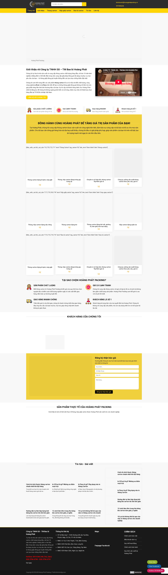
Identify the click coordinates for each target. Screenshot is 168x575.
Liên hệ (96, 10)
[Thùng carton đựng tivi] (98, 426)
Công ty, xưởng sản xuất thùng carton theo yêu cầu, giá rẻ (128, 180)
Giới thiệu (40, 10)
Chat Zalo (152, 562)
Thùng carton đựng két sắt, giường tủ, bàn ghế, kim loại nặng (99, 225)
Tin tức (88, 10)
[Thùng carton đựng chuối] (69, 426)
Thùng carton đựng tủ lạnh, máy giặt (40, 180)
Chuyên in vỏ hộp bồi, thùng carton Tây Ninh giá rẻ (99, 180)
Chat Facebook (154, 566)
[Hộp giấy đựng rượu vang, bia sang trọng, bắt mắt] (127, 426)
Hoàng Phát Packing (45, 572)
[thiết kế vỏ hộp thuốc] (98, 448)
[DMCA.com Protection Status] (136, 572)
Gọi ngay (29, 563)
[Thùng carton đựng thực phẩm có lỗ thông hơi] (40, 426)
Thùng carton (52, 10)
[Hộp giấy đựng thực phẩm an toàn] (69, 448)
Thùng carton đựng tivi (69, 225)
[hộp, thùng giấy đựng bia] (40, 448)
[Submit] (84, 4)
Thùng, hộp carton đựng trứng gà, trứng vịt (69, 180)
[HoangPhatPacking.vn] (37, 4)
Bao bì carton (78, 10)
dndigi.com (62, 572)
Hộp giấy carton (65, 10)
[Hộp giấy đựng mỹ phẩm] (127, 448)
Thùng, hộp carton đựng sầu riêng (40, 225)
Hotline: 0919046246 (156, 570)
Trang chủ (31, 10)
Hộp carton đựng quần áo (128, 225)
